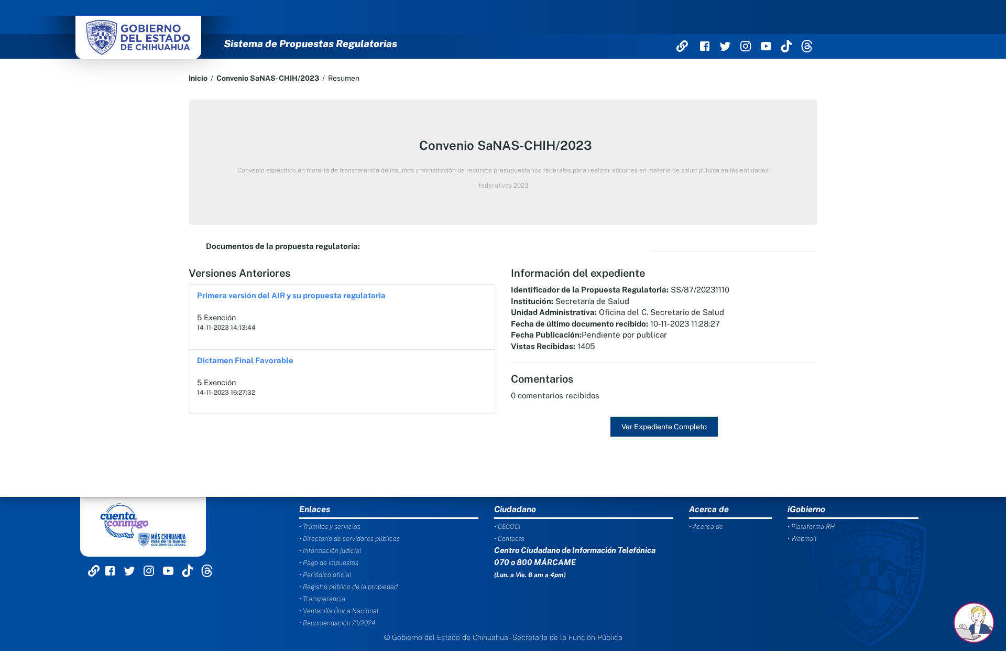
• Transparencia (322, 599)
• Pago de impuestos (328, 563)
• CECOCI (507, 526)
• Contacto (509, 538)
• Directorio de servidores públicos (349, 538)
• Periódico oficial (325, 575)
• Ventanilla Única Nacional (338, 611)
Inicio (198, 78)
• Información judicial (330, 551)
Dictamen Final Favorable (245, 360)
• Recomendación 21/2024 (337, 623)
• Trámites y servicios (329, 526)
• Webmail (802, 538)
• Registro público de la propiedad (348, 587)
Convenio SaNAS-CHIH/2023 (267, 78)
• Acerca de (706, 526)
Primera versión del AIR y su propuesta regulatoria (291, 295)
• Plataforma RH (811, 526)
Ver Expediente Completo (664, 426)
